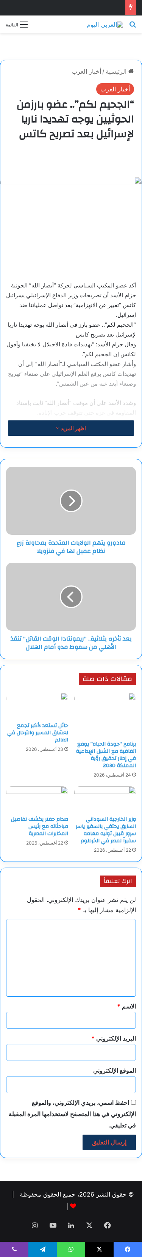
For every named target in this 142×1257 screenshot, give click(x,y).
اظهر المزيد (72, 428)
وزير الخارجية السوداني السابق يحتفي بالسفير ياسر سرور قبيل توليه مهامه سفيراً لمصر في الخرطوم (106, 830)
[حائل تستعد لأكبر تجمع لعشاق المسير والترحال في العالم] (37, 705)
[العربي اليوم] (105, 24)
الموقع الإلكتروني (114, 1070)
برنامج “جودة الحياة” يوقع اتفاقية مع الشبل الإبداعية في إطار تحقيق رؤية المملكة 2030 (106, 755)
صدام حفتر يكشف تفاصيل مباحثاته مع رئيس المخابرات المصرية (39, 826)
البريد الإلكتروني (113, 1038)
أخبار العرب (86, 71)
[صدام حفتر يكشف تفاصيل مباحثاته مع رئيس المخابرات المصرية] (37, 799)
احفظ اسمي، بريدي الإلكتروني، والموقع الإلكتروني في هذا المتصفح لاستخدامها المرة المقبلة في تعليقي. (72, 1114)
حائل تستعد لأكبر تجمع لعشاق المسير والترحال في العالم (37, 733)
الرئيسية (117, 71)
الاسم (126, 1006)
